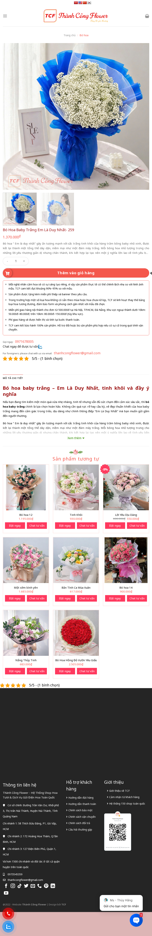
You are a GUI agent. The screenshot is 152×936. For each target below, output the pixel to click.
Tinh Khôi (76, 515)
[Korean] (89, 3)
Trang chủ (70, 35)
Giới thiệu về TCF (119, 790)
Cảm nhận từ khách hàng (124, 797)
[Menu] (5, 15)
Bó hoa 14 (126, 587)
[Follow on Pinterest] (46, 886)
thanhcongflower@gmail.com (77, 353)
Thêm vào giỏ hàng (76, 272)
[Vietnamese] (76, 3)
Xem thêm (74, 438)
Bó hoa (84, 35)
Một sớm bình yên (26, 587)
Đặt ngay (15, 525)
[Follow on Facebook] (6, 886)
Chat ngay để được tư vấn (20, 346)
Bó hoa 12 (25, 515)
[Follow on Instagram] (13, 886)
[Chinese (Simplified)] (85, 3)
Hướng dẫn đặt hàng (80, 797)
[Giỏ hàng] (147, 16)
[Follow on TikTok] (19, 886)
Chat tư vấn (36, 525)
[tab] (13, 378)
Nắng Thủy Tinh (26, 660)
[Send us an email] (33, 886)
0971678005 (24, 341)
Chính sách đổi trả (79, 823)
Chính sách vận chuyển (82, 816)
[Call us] (39, 886)
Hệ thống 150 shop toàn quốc (127, 803)
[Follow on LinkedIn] (53, 886)
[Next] (141, 116)
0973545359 (15, 874)
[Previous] (10, 116)
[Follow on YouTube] (6, 893)
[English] (80, 3)
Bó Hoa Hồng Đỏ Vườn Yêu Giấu (76, 660)
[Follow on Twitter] (26, 886)
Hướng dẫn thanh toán (82, 804)
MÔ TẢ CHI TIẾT (13, 378)
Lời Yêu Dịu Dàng (126, 515)
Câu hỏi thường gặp (80, 829)
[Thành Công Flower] (76, 16)
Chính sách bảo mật (80, 810)
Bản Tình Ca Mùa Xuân (76, 587)
